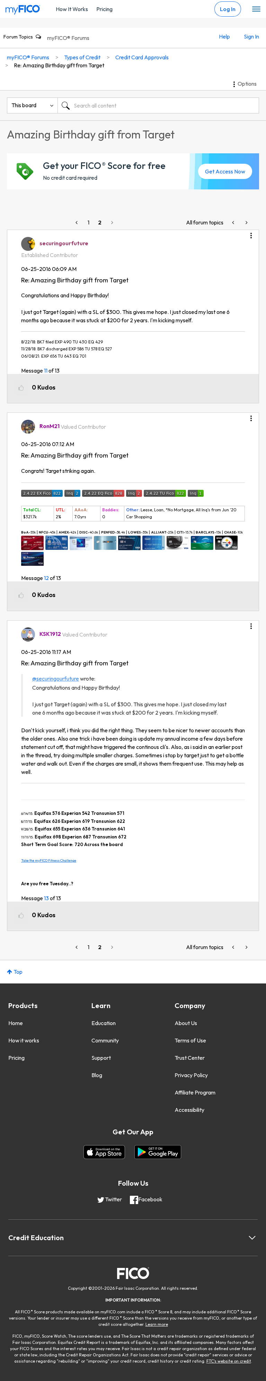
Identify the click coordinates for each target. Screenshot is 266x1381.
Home (15, 1023)
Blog (96, 1075)
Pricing (104, 9)
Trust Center (190, 1057)
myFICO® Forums (68, 37)
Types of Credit (82, 57)
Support (101, 1057)
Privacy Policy (191, 1075)
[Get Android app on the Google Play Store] (158, 1152)
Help (224, 36)
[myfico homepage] (23, 8)
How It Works (72, 9)
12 (46, 577)
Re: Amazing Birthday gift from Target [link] (59, 65)
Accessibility (189, 1109)
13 (46, 898)
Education (103, 1023)
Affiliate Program (195, 1092)
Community (105, 1040)
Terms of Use (190, 1040)
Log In (228, 9)
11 (45, 370)
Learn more (156, 1324)
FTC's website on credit (228, 1361)
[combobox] (158, 105)
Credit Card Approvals (142, 57)
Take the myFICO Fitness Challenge (48, 860)
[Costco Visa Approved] (246, 222)
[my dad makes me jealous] (234, 222)
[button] (251, 233)
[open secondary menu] (256, 9)
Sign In (251, 36)
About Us (186, 1023)
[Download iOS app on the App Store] (104, 1152)
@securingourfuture (55, 678)
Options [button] (247, 83)
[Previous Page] (77, 222)
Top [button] (18, 971)
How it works (23, 1040)
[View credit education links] (252, 1237)
